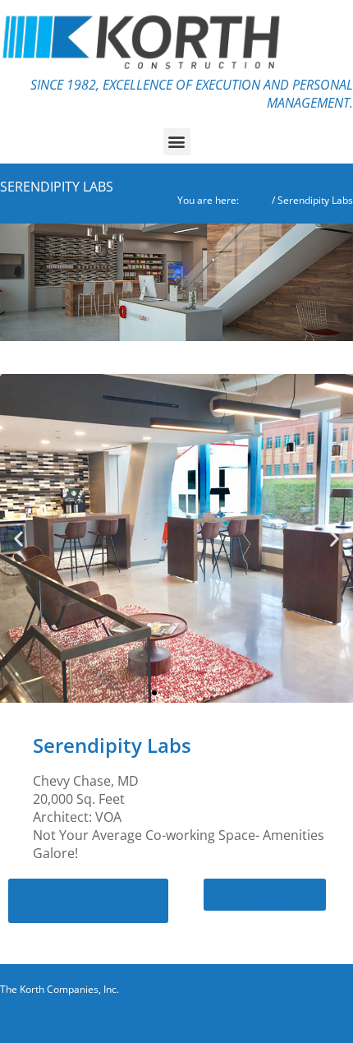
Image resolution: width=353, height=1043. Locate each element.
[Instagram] (308, 1018)
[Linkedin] (336, 1018)
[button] (176, 141)
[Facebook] (279, 1018)
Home (255, 200)
